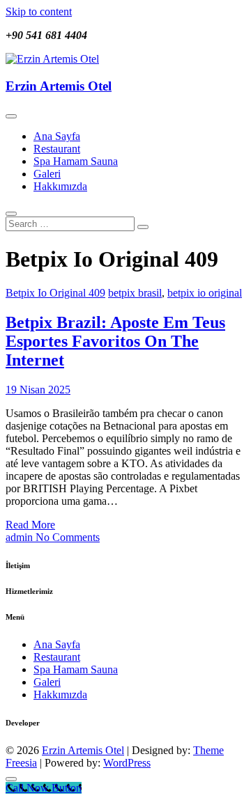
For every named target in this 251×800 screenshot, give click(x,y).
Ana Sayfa (56, 136)
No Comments (68, 537)
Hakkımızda (60, 186)
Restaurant (56, 149)
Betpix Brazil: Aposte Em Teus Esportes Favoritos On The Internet (115, 341)
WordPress (127, 763)
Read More (30, 525)
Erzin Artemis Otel (59, 86)
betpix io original (204, 293)
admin (21, 537)
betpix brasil (135, 293)
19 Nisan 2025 (38, 389)
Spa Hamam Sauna (75, 161)
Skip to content (39, 11)
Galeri (47, 174)
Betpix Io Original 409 (55, 293)
